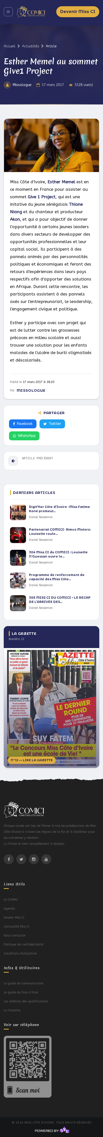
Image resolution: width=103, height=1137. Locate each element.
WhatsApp (27, 436)
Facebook (24, 424)
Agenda (9, 908)
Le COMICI (11, 899)
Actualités (30, 46)
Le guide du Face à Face (21, 992)
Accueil (10, 46)
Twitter (55, 424)
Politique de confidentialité (23, 944)
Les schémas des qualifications (26, 1001)
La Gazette (12, 1010)
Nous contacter (15, 935)
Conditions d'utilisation (20, 953)
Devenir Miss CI (77, 11)
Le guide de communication (24, 983)
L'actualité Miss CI (16, 926)
